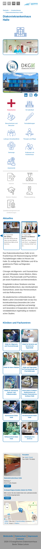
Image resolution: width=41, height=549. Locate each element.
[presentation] (4, 238)
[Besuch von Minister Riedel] (29, 227)
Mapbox (17, 523)
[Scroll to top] (36, 544)
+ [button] (7, 504)
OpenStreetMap (20, 521)
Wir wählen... (8, 236)
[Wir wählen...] (12, 227)
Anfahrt (7, 486)
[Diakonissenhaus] (29, 4)
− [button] (7, 507)
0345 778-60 (29, 457)
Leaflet (6, 521)
